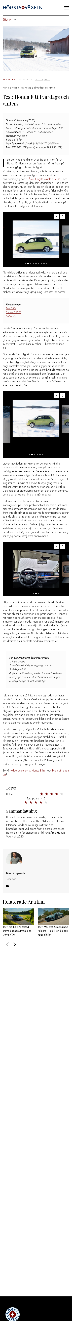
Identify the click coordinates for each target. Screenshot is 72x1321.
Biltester (9, 79)
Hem (5, 87)
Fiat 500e (11, 308)
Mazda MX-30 (13, 312)
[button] (62, 216)
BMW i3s (11, 316)
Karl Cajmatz (42, 79)
